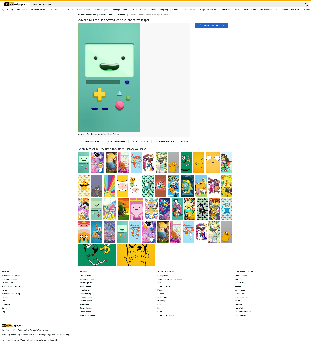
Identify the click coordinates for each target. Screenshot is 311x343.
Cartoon (238, 279)
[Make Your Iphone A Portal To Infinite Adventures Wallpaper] (214, 209)
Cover (4, 301)
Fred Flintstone (241, 297)
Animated (239, 308)
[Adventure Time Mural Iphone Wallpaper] (226, 186)
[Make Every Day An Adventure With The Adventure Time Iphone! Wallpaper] (135, 186)
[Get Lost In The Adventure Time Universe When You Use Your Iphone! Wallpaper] (151, 209)
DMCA (31, 335)
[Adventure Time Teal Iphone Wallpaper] (177, 209)
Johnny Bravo (240, 315)
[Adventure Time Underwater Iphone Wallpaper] (109, 209)
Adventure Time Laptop (11, 294)
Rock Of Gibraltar (249, 10)
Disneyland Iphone (87, 279)
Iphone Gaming (85, 294)
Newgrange (164, 10)
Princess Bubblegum (119, 141)
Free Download (211, 25)
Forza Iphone (85, 290)
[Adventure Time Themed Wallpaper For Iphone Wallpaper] (136, 209)
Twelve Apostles (188, 10)
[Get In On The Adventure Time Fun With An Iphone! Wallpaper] (201, 186)
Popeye (238, 286)
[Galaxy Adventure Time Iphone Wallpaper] (97, 162)
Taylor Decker (67, 10)
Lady (159, 308)
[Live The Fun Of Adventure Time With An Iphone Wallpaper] (111, 162)
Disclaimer (24, 335)
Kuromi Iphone (85, 312)
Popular (65, 335)
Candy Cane (162, 297)
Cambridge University (120, 10)
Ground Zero (54, 10)
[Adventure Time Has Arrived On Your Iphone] (83, 162)
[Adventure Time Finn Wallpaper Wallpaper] (109, 186)
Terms (53, 335)
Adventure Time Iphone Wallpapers (112, 15)
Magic (159, 290)
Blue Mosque (22, 10)
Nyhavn (175, 10)
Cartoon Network (141, 141)
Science (160, 294)
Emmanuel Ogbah (101, 10)
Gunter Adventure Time (165, 141)
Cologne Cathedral (139, 10)
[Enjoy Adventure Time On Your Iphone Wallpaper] (173, 162)
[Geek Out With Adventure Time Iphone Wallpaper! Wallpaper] (226, 209)
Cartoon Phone (7, 297)
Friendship (161, 301)
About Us (5, 335)
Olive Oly (238, 301)
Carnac (236, 10)
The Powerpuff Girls (243, 312)
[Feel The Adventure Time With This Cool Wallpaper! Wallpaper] (136, 162)
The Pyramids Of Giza (268, 10)
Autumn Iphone (86, 286)
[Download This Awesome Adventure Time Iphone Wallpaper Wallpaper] (148, 186)
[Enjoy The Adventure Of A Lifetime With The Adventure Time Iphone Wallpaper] (186, 162)
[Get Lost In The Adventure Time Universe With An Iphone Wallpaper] (198, 162)
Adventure (6, 304)
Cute (159, 283)
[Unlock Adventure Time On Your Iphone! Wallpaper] (160, 186)
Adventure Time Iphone (94, 141)
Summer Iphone (86, 301)
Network (184, 141)
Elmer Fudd (239, 294)
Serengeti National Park (208, 10)
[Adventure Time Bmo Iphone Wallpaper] (187, 186)
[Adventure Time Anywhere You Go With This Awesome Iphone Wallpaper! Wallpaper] (189, 209)
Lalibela (153, 10)
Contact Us (14, 335)
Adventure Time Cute (165, 315)
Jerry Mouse (240, 290)
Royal (159, 312)
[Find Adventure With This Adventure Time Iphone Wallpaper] (213, 162)
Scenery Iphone (86, 308)
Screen (4, 308)
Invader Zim (239, 283)
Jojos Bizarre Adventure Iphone (169, 279)
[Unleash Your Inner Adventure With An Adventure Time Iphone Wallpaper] (202, 209)
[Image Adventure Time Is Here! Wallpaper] (161, 162)
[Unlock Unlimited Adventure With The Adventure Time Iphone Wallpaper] (173, 186)
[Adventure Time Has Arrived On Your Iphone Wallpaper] (122, 232)
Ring (3, 312)
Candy (159, 304)
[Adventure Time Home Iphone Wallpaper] (123, 209)
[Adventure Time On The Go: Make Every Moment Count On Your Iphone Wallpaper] (109, 232)
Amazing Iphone (86, 283)
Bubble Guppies (241, 276)
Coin (3, 315)
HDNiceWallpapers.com (87, 15)
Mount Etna (225, 10)
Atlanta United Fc (83, 10)
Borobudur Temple (38, 10)
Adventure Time (163, 286)
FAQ (36, 335)
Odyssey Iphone (86, 297)
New (59, 335)
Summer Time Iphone (88, 315)
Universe (238, 304)
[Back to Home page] (15, 4)
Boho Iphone (84, 304)
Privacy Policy (44, 335)
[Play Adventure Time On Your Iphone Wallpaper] (214, 186)
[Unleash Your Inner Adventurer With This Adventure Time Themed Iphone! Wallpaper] (84, 186)
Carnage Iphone (163, 276)
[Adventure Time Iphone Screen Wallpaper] (83, 209)
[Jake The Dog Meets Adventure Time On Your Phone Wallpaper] (135, 232)
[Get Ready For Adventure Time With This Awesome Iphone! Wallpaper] (96, 186)
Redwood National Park (290, 10)
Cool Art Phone (85, 276)
